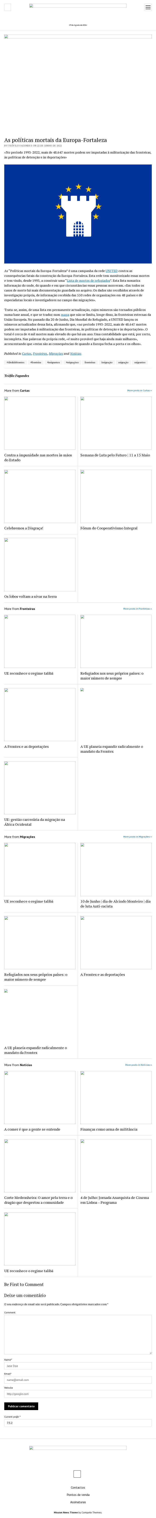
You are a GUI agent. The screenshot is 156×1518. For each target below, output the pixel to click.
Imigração (106, 362)
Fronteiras (40, 353)
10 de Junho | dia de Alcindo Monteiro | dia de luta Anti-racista (115, 903)
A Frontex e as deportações (26, 746)
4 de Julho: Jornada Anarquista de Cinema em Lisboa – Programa (114, 1200)
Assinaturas (78, 1502)
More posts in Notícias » (138, 1064)
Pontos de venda (78, 1495)
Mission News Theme (66, 1512)
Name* (8, 1359)
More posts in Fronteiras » (137, 608)
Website (8, 1387)
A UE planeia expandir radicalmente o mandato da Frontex (111, 749)
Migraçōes (56, 353)
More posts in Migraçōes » (137, 836)
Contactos (78, 1487)
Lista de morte (77, 280)
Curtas (26, 353)
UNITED (112, 271)
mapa (65, 314)
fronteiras (90, 362)
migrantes (139, 362)
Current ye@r (12, 1416)
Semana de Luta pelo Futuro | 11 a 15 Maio (115, 455)
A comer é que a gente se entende (32, 1129)
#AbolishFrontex (15, 362)
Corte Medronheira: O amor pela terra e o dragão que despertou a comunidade (38, 1200)
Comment (9, 1312)
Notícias (75, 353)
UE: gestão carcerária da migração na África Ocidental (34, 822)
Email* (7, 1373)
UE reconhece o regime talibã (28, 673)
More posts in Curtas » (139, 390)
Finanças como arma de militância (108, 1129)
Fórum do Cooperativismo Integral (109, 528)
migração (123, 362)
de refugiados (100, 280)
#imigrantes (53, 362)
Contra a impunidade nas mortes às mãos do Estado (38, 457)
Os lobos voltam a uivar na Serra (30, 596)
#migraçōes (72, 362)
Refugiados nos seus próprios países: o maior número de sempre (111, 676)
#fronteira (35, 362)
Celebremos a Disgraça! (23, 528)
